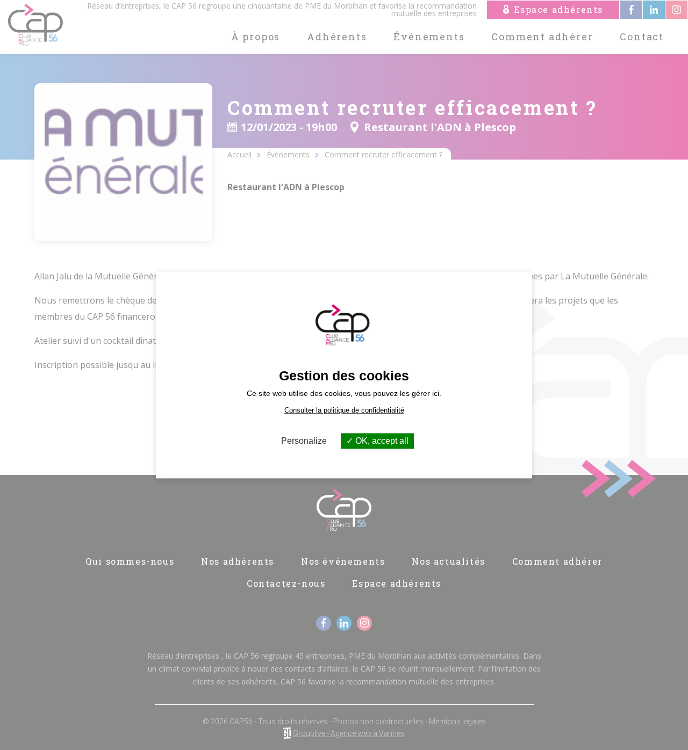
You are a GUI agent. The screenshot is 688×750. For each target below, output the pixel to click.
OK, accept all (380, 440)
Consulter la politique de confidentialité (344, 410)
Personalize (304, 440)
